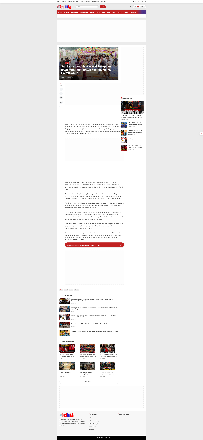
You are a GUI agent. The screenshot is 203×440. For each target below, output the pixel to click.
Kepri (108, 12)
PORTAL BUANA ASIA (106, 437)
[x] (135, 1)
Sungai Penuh (84, 12)
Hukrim (98, 12)
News (71, 289)
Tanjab (67, 63)
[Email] (61, 102)
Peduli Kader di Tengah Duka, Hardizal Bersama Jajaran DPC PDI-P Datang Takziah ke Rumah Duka (88, 355)
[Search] (130, 7)
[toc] (201, 133)
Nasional (66, 12)
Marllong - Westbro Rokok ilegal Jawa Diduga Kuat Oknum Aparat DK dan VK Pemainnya (94, 331)
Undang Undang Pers (85, 1)
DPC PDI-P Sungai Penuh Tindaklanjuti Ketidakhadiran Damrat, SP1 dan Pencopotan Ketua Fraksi (67, 355)
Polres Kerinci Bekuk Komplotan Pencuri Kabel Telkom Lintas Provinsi (89, 324)
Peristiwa (133, 12)
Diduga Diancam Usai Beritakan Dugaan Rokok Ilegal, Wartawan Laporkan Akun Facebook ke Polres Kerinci (92, 300)
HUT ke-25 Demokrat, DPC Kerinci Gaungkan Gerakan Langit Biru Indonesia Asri (135, 124)
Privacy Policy (95, 1)
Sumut (113, 12)
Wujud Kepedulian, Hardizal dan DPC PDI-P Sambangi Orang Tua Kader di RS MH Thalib (108, 355)
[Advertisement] (101, 31)
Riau (103, 12)
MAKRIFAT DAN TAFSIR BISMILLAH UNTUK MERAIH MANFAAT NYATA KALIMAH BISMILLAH (66, 373)
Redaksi (64, 1)
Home (58, 1)
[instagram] (140, 1)
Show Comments (89, 381)
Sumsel (126, 12)
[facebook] (133, 1)
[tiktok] (145, 1)
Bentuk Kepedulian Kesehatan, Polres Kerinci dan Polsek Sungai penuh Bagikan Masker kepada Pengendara (94, 308)
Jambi (66, 289)
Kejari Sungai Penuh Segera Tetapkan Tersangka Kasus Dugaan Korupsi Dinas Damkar (108, 373)
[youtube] (143, 1)
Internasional (74, 12)
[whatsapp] (138, 1)
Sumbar (120, 12)
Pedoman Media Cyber (73, 1)
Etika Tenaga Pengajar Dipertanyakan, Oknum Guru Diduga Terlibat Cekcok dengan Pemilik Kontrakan (88, 373)
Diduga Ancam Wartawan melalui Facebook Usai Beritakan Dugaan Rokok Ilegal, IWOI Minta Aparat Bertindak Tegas (93, 316)
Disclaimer (103, 1)
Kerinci (92, 12)
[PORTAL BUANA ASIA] (64, 6)
